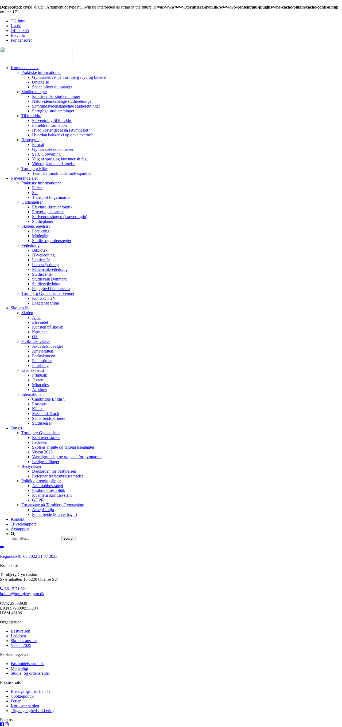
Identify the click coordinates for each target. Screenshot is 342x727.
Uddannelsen (32, 202)
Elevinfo (18, 35)
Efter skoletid (32, 370)
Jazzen (37, 380)
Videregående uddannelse (53, 163)
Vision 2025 (42, 452)
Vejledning (30, 245)
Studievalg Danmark (49, 279)
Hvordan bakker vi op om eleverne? (62, 135)
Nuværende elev (24, 178)
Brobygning (31, 139)
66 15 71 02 (14, 589)
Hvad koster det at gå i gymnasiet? (61, 130)
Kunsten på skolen (47, 327)
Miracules (40, 384)
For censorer (21, 40)
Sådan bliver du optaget (52, 87)
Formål (38, 144)
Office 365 (20, 30)
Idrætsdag (40, 365)
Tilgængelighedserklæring (33, 710)
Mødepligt (40, 236)
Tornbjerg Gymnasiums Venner (47, 293)
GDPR (38, 500)
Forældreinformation (49, 125)
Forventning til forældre (52, 120)
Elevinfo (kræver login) (52, 207)
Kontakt (17, 519)
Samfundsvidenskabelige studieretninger (66, 106)
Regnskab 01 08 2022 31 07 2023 (28, 556)
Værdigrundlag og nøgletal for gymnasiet (67, 457)
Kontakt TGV (44, 298)
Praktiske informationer (41, 72)
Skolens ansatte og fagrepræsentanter (63, 447)
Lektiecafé (41, 260)
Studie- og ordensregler (51, 240)
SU (35, 192)
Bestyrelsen (31, 466)
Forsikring (40, 231)
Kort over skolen (46, 437)
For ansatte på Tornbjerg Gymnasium (52, 505)
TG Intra (18, 21)
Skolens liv (20, 308)
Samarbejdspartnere (48, 418)
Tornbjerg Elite (34, 168)
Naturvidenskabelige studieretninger (62, 101)
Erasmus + (41, 404)
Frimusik (39, 375)
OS (35, 336)
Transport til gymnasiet (51, 197)
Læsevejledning (45, 264)
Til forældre (31, 115)
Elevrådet (40, 322)
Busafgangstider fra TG (30, 691)
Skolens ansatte (24, 640)
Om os (16, 428)
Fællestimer (42, 360)
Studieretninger (34, 91)
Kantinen (40, 332)
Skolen (27, 312)
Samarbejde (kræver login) (54, 514)
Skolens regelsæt (35, 226)
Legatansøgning (45, 303)
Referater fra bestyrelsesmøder (57, 476)
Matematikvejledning (50, 269)
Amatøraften (42, 351)
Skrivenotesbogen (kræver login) (59, 216)
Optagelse (40, 82)
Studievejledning (46, 284)
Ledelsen (39, 442)
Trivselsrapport (23, 524)
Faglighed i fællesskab (51, 288)
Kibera (38, 408)
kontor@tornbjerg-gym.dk (22, 593)
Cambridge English (48, 399)
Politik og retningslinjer (41, 481)
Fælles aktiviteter (35, 341)
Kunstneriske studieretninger (56, 96)
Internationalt (32, 394)
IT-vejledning (43, 255)
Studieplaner (42, 221)
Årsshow (39, 389)
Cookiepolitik (22, 696)
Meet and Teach (45, 413)
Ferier (37, 187)
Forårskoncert (43, 356)
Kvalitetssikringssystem (52, 495)
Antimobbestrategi (47, 485)
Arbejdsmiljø (43, 509)
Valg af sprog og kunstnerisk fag (59, 159)
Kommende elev (24, 67)
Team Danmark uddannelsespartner (62, 173)
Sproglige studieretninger (53, 111)
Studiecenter (42, 274)
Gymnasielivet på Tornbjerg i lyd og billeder (69, 77)
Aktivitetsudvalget (47, 346)
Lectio (16, 25)
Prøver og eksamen (48, 212)
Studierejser (42, 423)
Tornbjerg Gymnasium (40, 432)
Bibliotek (40, 250)
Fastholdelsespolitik (48, 490)
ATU (36, 317)
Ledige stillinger (45, 461)
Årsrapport (20, 529)
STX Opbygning (46, 154)
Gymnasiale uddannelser (52, 149)
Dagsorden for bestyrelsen (54, 471)
